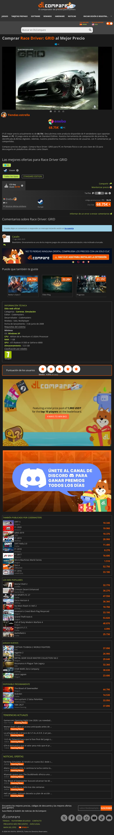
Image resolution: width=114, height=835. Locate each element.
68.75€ (102, 204)
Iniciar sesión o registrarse (96, 16)
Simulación (30, 311)
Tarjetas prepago (19, 16)
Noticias (72, 16)
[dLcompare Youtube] (93, 818)
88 (6, 203)
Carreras (20, 311)
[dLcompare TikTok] (100, 818)
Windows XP (14, 333)
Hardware (60, 16)
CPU (6, 336)
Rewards (48, 16)
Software (35, 16)
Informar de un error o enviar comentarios (90, 213)
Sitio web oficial (12, 308)
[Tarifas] (99, 193)
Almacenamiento (12, 345)
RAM (6, 339)
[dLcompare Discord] (108, 818)
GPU (6, 342)
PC (8, 165)
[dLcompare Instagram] (78, 818)
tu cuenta (69, 228)
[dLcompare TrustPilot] (85, 818)
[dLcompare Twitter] (63, 818)
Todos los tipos (11, 176)
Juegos (5, 16)
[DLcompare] (11, 816)
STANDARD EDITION (32, 176)
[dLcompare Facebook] (70, 818)
